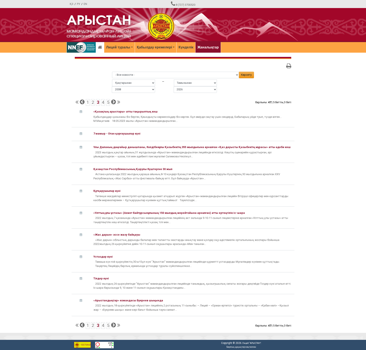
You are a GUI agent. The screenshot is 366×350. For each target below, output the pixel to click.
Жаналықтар (208, 47)
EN (85, 3)
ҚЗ (71, 3)
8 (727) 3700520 (185, 4)
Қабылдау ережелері (154, 47)
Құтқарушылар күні (107, 190)
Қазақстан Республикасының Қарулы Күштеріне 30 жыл (132, 169)
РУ (78, 3)
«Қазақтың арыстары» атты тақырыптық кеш (125, 111)
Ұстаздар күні (103, 256)
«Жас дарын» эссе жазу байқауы (116, 234)
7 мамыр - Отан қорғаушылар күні (116, 133)
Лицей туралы (118, 47)
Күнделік (186, 47)
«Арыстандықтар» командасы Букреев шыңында (128, 300)
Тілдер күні (101, 278)
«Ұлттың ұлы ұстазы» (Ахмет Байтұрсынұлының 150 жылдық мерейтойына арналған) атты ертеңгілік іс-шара (169, 212)
